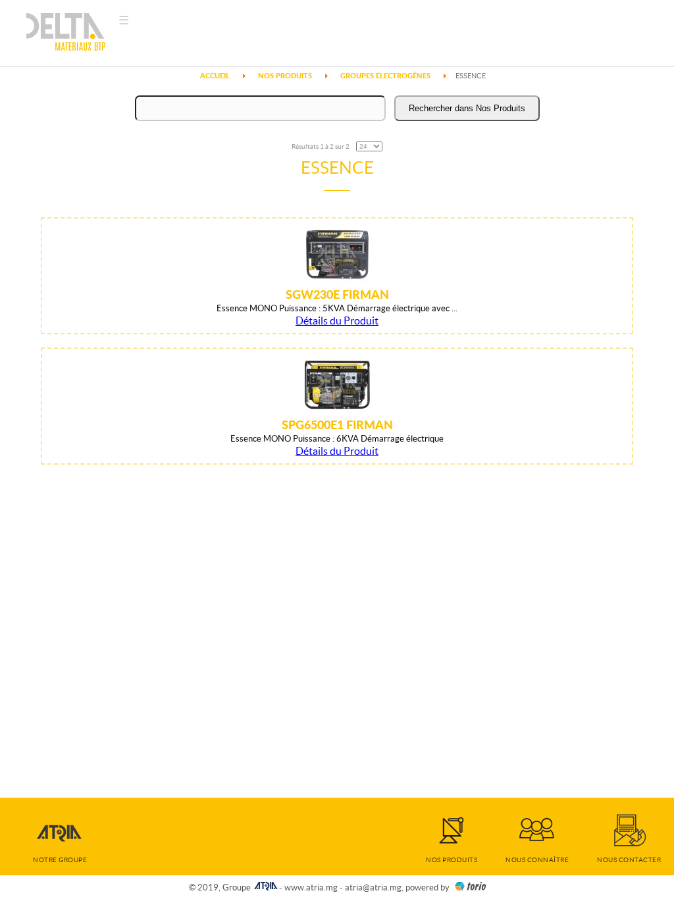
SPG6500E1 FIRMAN (337, 424)
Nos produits (451, 859)
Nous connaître (537, 859)
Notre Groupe (60, 859)
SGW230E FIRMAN (337, 294)
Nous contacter (629, 859)
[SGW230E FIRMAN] (337, 280)
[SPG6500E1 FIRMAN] (337, 410)
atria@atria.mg (373, 887)
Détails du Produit (337, 320)
